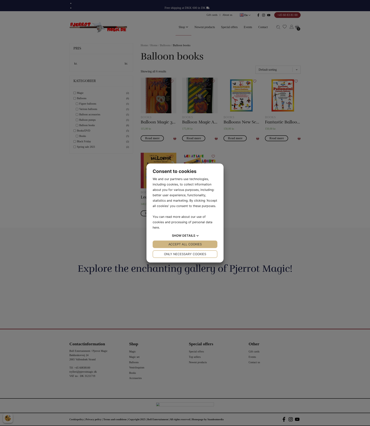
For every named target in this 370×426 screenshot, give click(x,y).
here (156, 227)
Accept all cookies (185, 244)
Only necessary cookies (185, 254)
